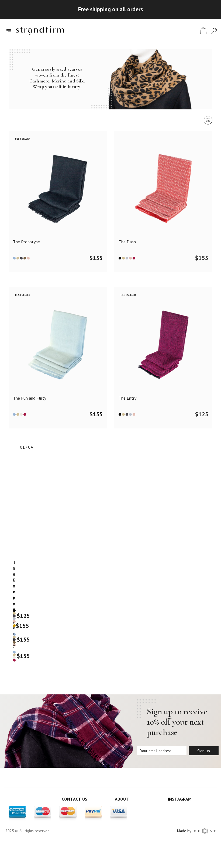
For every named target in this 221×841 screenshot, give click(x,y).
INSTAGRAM (180, 799)
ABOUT (122, 799)
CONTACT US (74, 799)
